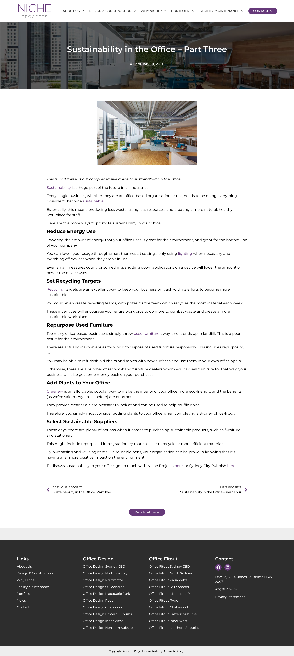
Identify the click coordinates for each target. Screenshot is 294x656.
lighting (185, 253)
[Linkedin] (227, 567)
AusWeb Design (174, 651)
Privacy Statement (230, 597)
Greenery (55, 391)
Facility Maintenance (219, 11)
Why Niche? (151, 11)
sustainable (93, 201)
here (179, 466)
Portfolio (180, 11)
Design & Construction (110, 11)
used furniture (146, 333)
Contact (260, 11)
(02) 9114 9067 (226, 589)
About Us (71, 11)
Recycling (55, 289)
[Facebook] (218, 567)
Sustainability (59, 187)
